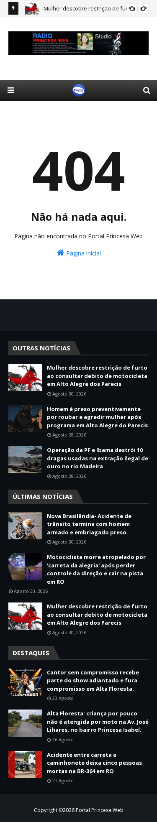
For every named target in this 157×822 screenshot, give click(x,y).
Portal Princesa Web (100, 810)
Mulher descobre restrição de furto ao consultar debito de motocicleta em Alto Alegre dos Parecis (97, 376)
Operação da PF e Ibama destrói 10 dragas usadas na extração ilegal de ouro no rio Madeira (97, 458)
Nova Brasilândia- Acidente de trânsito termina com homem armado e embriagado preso (89, 524)
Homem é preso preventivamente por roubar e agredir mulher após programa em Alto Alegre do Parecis (97, 417)
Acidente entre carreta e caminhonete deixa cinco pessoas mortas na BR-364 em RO (94, 763)
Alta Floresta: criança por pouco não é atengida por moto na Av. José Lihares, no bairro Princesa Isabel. (98, 721)
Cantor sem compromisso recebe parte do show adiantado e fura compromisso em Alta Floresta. (93, 680)
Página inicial (82, 253)
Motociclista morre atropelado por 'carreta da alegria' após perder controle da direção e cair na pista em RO (96, 569)
